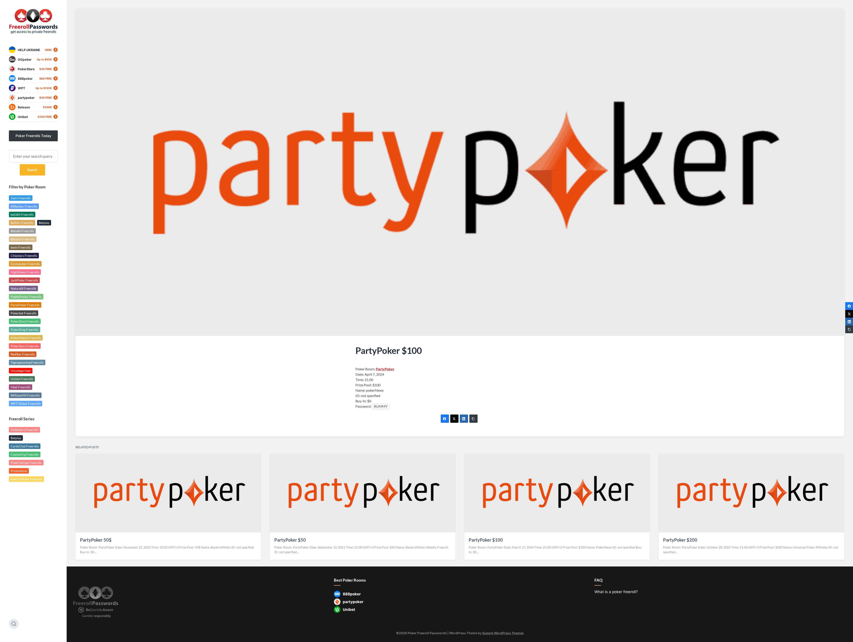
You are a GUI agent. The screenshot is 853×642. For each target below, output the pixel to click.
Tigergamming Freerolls (27, 362)
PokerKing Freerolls (24, 329)
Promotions (19, 471)
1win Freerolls (21, 198)
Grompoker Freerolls (25, 264)
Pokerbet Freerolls (23, 313)
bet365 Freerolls (22, 214)
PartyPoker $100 (486, 539)
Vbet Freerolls (20, 387)
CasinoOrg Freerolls (25, 454)
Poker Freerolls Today (33, 136)
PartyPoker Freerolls (25, 305)
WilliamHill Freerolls (25, 395)
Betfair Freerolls (22, 223)
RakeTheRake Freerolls (26, 479)
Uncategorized (21, 371)
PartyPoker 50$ (96, 539)
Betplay (44, 223)
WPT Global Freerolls (25, 403)
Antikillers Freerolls (24, 430)
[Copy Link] (473, 419)
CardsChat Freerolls (25, 446)
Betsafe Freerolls (22, 231)
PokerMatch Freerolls (26, 338)
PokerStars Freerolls (25, 346)
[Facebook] (445, 419)
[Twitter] (454, 419)
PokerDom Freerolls (25, 321)
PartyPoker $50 (290, 539)
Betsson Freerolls (23, 239)
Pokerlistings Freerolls (26, 463)
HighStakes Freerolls (25, 272)
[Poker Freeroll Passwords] (33, 21)
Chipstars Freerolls (24, 255)
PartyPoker (385, 369)
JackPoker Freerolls (24, 280)
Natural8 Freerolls (23, 288)
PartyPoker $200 (680, 539)
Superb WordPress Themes (503, 633)
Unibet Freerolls (22, 379)
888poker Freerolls (24, 206)
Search (32, 170)
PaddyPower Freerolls (26, 297)
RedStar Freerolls (23, 354)
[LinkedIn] (464, 419)
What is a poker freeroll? (616, 592)
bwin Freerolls (21, 247)
